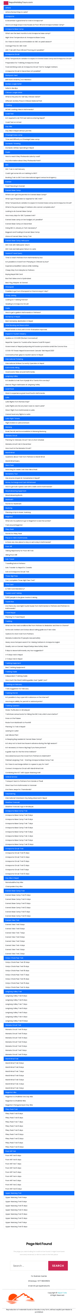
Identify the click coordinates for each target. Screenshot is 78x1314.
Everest (8, 182)
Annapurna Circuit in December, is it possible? (23, 71)
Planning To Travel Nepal (15, 617)
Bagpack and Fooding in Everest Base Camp (22, 232)
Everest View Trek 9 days (15, 924)
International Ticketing (14, 359)
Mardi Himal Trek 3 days (14, 1088)
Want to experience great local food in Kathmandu (25, 393)
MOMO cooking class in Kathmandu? (19, 109)
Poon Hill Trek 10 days (13, 1189)
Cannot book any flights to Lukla (17, 414)
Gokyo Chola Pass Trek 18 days (17, 970)
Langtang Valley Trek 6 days (16, 1008)
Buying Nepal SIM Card (14, 274)
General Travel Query (13, 253)
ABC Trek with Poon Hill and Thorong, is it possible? (24, 50)
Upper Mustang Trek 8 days (16, 1201)
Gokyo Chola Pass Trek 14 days (17, 987)
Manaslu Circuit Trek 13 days (16, 1042)
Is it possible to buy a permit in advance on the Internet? (27, 697)
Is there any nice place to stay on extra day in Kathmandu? (28, 542)
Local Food (9, 389)
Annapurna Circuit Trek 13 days (17, 861)
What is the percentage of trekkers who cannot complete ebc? (30, 207)
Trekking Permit (11, 693)
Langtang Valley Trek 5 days (16, 1012)
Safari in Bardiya (11, 88)
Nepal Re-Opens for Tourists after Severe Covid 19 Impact (27, 342)
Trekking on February (13, 684)
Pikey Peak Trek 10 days (14, 1147)
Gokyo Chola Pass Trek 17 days (17, 975)
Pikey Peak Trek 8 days (14, 1118)
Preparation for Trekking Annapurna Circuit (22, 63)
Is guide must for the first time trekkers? (20, 752)
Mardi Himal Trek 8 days (14, 1067)
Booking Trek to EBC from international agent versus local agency (30, 177)
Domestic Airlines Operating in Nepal (19, 148)
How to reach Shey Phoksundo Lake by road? (22, 156)
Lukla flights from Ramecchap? (17, 402)
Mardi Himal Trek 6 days (14, 1075)
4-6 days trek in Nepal (14, 655)
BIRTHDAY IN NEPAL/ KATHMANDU (18, 79)
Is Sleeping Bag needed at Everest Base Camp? (23, 739)
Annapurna (9, 16)
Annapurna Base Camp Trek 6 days (19, 827)
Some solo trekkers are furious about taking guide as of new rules (30, 629)
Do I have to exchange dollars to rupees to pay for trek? (27, 764)
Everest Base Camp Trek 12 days (17, 907)
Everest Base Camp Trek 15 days (18, 895)
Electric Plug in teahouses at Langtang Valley (22, 384)
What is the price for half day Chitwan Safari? (22, 97)
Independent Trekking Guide (16, 676)
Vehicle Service (11, 777)
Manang (8, 427)
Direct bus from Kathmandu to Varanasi (20, 785)
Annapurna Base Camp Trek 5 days (19, 832)
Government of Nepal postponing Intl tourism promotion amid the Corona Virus (36, 346)
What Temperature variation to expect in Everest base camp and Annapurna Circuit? (38, 58)
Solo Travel (9, 559)
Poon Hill (8, 546)
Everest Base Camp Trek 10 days (18, 916)
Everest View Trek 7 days (15, 933)
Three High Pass (11, 576)
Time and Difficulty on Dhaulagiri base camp (22, 139)
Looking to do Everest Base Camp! (18, 211)
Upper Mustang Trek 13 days (16, 1214)
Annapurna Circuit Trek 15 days (17, 853)
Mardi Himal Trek (11, 1059)
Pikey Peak (9, 529)
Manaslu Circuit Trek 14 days (16, 1038)
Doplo (7, 152)
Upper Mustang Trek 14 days (16, 1210)
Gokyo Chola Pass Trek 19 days (17, 966)
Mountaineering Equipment (15, 491)
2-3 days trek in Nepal (13, 659)
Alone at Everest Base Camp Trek (18, 236)
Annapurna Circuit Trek (14, 848)
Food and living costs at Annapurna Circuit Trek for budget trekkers (31, 67)
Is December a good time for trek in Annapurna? (24, 20)
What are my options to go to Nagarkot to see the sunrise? (28, 521)
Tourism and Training (13, 593)
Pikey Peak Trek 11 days (14, 1143)
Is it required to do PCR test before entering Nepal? (25, 118)
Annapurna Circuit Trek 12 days (17, 865)
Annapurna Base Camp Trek (16, 811)
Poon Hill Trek (10, 1151)
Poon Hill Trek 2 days (13, 1184)
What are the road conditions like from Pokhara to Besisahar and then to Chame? (37, 625)
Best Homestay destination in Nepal (19, 321)
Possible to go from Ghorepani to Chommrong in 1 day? (26, 291)
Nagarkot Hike (10, 1092)
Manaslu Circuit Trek (13, 1025)
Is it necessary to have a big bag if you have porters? (25, 747)
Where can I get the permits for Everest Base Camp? (26, 194)
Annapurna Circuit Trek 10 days (17, 874)
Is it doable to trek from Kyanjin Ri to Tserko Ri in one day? (27, 380)
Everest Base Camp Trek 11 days (17, 912)
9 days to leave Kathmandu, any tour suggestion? (24, 650)
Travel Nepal (10, 612)
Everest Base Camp (13, 190)
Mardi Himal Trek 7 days (14, 1071)
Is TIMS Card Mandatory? (15, 589)
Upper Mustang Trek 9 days (16, 1197)
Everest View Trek (12, 920)
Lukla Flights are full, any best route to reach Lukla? (25, 406)
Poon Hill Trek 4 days (13, 1176)
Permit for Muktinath (13, 504)
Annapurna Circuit (12, 54)
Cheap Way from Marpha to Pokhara (19, 270)
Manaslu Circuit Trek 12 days (16, 1046)
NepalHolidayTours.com (21, 2)
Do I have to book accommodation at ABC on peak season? (28, 42)
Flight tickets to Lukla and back (17, 423)
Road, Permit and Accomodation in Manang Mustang (25, 431)
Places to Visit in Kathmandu (16, 538)
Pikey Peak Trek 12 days (14, 1138)
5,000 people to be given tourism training (21, 597)
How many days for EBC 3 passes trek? (20, 215)
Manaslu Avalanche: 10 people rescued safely (22, 638)
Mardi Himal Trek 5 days (14, 1080)
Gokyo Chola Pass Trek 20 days (17, 962)
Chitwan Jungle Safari (13, 92)
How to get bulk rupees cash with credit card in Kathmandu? (28, 486)
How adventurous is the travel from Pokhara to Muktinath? (28, 756)
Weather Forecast (12, 802)
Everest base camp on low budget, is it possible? (24, 219)
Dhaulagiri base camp (13, 135)
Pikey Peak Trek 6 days (14, 1126)
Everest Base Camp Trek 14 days (18, 899)
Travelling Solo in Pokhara (15, 563)
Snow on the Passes (13, 718)
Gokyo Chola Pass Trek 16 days (17, 979)
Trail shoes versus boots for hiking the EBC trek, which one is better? (31, 714)
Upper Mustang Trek (13, 1193)
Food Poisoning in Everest (15, 186)
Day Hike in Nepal (12, 878)
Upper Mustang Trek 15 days (16, 1206)
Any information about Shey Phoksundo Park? (23, 160)
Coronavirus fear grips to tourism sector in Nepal (24, 355)
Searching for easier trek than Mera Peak (21, 469)
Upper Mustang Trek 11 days (16, 1222)
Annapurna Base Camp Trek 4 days (19, 836)
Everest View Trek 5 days (15, 941)
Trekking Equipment (13, 663)
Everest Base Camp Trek (15, 891)
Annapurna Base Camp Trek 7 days (19, 823)
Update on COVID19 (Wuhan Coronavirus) (21, 338)
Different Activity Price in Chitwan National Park (23, 101)
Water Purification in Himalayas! (17, 710)
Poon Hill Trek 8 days (13, 1159)
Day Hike (8, 126)
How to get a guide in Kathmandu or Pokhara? (23, 312)
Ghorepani (9, 287)
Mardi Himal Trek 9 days (14, 1063)
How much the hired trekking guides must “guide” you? (26, 680)
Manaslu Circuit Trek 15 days (16, 1033)
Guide (7, 308)
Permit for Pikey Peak (13, 533)
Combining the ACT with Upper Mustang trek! (23, 772)
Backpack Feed (11, 75)
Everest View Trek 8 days (15, 928)
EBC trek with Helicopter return (17, 245)
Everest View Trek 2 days (15, 954)
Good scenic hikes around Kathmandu (20, 372)
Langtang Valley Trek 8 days (16, 1000)
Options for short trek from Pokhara (19, 634)
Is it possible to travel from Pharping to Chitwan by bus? (27, 262)
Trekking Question (12, 706)
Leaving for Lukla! (12, 731)
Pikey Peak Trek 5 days (14, 1130)
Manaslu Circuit (11, 435)
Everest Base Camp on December (18, 224)
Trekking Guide (11, 672)
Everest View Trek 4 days (15, 945)
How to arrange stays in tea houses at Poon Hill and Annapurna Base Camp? (34, 25)
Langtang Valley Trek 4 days (16, 1017)
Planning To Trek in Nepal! (15, 727)
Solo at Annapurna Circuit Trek (17, 572)
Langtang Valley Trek (13, 991)
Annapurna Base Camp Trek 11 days (19, 840)
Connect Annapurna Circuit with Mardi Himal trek (24, 768)
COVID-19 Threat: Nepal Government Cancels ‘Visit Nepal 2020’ (29, 350)
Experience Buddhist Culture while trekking (21, 266)
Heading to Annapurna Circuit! (17, 304)
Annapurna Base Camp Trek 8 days (19, 819)
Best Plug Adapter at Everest (16, 282)
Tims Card (9, 584)
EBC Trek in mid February (15, 169)
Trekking (8, 621)
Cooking (8, 105)
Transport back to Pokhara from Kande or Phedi (24, 781)
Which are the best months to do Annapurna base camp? (27, 33)
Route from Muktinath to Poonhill (18, 722)
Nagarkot (9, 516)
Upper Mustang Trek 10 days (16, 1226)
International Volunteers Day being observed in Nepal (26, 798)
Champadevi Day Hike (13, 886)
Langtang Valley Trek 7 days (16, 1004)
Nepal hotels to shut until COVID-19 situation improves (26, 329)
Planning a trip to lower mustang (18, 512)
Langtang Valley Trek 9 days (16, 996)
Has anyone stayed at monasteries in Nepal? (22, 478)
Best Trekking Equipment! (15, 667)
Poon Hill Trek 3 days (13, 1180)
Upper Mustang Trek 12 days (16, 1218)
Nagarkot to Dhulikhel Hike (15, 1101)
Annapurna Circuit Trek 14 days (17, 857)
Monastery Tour (11, 474)
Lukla (7, 397)
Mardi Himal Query (12, 461)
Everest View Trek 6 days (15, 937)
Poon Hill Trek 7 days (13, 1164)
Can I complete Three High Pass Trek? (20, 580)
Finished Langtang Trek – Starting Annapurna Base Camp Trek (29, 760)
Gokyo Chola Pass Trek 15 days (17, 983)
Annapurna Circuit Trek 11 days (17, 869)
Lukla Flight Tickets (12, 418)
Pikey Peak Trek (11, 1109)
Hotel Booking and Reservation (17, 325)
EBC (6, 165)
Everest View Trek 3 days (15, 949)
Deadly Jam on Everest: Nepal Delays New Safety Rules (26, 646)
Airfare (8, 8)
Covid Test (9, 114)
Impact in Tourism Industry (15, 334)
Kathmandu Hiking (12, 367)
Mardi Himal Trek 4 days (14, 1084)
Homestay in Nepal (12, 317)
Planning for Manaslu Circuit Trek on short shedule (24, 440)
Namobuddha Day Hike (14, 882)
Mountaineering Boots (13, 495)
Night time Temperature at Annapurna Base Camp (25, 37)
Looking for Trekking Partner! (16, 300)
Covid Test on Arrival (13, 122)
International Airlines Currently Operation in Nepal (24, 363)
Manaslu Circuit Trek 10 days (16, 1054)
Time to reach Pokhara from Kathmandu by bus (24, 257)
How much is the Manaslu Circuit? (18, 448)
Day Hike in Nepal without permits (18, 131)
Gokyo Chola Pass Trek (14, 958)
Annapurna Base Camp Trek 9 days (19, 815)
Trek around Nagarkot (14, 525)
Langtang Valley (11, 376)
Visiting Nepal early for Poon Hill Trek (19, 551)
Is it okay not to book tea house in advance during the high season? (31, 743)
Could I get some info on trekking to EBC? (21, 173)
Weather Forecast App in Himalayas (19, 806)
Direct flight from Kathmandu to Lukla (20, 410)
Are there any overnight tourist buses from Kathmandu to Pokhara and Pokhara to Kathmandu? (37, 607)
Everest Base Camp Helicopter (17, 240)
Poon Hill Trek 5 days (13, 1172)
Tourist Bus (9, 602)
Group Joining (10, 295)
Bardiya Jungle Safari (13, 84)
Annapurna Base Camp (14, 29)
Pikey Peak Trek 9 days (14, 1113)
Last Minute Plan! (11, 735)
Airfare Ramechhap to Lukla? (16, 12)
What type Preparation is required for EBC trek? (23, 199)
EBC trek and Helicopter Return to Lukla (20, 249)
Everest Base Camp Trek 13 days (17, 903)
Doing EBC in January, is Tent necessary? (21, 228)
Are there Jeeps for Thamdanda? (18, 789)
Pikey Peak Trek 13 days (14, 1134)
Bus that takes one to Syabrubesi (18, 278)
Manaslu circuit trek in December (18, 444)
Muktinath (9, 499)
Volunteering (10, 794)
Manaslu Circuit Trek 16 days (16, 1029)
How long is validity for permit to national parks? (24, 701)
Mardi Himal (9, 452)
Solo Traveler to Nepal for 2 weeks (18, 567)
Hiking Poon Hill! (11, 555)
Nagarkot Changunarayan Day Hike (19, 1105)
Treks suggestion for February (17, 689)
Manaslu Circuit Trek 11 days (16, 1050)
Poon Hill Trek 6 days (13, 1168)
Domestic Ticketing (12, 143)
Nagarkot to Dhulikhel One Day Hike (19, 1096)
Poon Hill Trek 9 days (13, 1155)
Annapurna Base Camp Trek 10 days (19, 844)
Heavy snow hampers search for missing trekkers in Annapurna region (32, 642)
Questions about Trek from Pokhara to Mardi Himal (25, 457)
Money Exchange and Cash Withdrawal (20, 482)
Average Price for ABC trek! (16, 46)
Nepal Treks (62, 1293)
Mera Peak (9, 465)
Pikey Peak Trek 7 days (14, 1122)
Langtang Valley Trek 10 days (16, 1021)
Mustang (8, 508)
